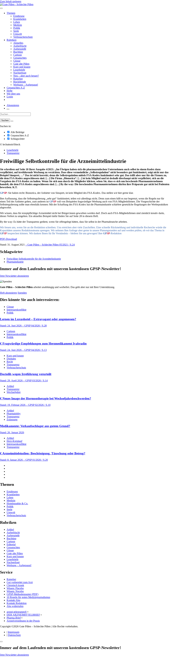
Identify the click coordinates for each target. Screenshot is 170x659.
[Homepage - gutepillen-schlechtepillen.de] (16, 4)
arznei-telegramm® (17, 611)
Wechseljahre (14, 392)
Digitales (11, 358)
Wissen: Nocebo (15, 591)
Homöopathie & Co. (17, 503)
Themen (11, 13)
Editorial (11, 544)
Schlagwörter (17, 138)
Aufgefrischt (19, 45)
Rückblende (19, 81)
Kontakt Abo (13, 600)
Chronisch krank (15, 585)
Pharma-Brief (14, 617)
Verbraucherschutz (23, 37)
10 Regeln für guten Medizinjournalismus (28, 597)
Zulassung (12, 419)
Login (10, 96)
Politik (16, 28)
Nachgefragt (19, 72)
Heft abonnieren (8, 292)
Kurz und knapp (21, 66)
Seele (16, 31)
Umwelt (17, 34)
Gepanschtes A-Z (16, 87)
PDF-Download (8, 239)
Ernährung (18, 16)
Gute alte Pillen (21, 63)
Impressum (13, 632)
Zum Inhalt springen (10, 1)
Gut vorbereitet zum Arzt (20, 582)
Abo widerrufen (15, 606)
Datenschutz (14, 635)
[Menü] (1, 8)
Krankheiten (19, 19)
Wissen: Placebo (15, 588)
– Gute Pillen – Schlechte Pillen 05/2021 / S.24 (50, 244)
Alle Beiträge (17, 132)
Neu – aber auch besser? (26, 75)
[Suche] (8, 109)
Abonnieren (13, 105)
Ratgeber (18, 78)
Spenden (22, 292)
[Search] (12, 121)
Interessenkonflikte (16, 309)
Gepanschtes (20, 57)
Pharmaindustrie (15, 261)
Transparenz (13, 153)
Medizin (17, 25)
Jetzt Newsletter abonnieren (14, 275)
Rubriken (11, 39)
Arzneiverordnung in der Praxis (23, 620)
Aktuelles (18, 42)
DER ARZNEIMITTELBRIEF (23, 614)
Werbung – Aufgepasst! (25, 84)
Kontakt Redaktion (17, 603)
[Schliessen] (1, 641)
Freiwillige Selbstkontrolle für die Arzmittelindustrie (34, 258)
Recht (10, 361)
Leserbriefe (19, 69)
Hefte (9, 90)
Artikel (10, 386)
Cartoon (17, 54)
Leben (16, 22)
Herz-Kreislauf (14, 441)
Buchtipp (18, 51)
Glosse (16, 60)
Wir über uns (13, 93)
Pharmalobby (14, 413)
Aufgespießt (19, 48)
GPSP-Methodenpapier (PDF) (22, 594)
